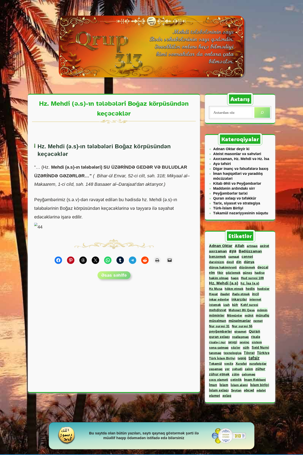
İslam (224, 385)
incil (255, 294)
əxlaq (226, 395)
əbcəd (249, 390)
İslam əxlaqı (219, 390)
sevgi (232, 342)
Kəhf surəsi (249, 304)
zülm (235, 374)
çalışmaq (248, 374)
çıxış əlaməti (218, 379)
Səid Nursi (260, 347)
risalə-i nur (217, 342)
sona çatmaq (219, 347)
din (239, 262)
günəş (247, 272)
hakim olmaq (219, 278)
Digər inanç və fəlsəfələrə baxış (240, 169)
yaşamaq (216, 369)
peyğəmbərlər (220, 331)
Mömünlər (234, 315)
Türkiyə (263, 353)
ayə (232, 251)
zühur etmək (219, 374)
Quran (254, 331)
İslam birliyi (259, 385)
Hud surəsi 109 (252, 278)
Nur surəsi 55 (242, 326)
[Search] (262, 112)
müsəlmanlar (240, 321)
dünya (249, 262)
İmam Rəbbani (255, 379)
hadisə (260, 272)
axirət (264, 246)
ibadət (225, 294)
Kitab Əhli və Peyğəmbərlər (237, 183)
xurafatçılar (258, 363)
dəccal (262, 267)
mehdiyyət (217, 310)
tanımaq (215, 353)
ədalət (261, 390)
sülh (246, 347)
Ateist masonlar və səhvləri (237, 154)
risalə (255, 337)
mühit (249, 315)
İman (213, 385)
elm (212, 272)
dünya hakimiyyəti (223, 267)
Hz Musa (215, 288)
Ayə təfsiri (222, 164)
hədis (250, 288)
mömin (262, 310)
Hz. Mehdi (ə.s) (223, 283)
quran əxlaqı (219, 337)
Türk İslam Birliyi (222, 358)
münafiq (262, 315)
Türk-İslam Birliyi (228, 208)
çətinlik (236, 379)
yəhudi (237, 369)
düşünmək (247, 267)
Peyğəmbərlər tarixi (230, 193)
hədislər (263, 288)
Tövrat (249, 353)
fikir (220, 272)
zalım (249, 369)
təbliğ (242, 358)
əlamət (214, 395)
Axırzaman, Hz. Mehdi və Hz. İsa (241, 159)
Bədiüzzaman (250, 251)
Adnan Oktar (221, 246)
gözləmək (233, 272)
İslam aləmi (239, 385)
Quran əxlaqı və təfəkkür (234, 198)
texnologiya (233, 353)
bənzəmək (217, 256)
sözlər (235, 347)
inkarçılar (239, 299)
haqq (234, 278)
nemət (258, 321)
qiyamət (240, 331)
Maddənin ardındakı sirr (234, 188)
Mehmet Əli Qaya (242, 310)
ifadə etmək (241, 294)
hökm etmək (234, 288)
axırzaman (218, 251)
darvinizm (216, 262)
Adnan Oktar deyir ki (231, 149)
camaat (233, 256)
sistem (257, 342)
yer (227, 369)
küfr (235, 304)
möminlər (216, 315)
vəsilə (228, 363)
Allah (239, 246)
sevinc (244, 342)
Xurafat (241, 363)
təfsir (254, 358)
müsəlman (217, 321)
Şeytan (236, 390)
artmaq (252, 246)
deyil (230, 262)
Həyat (213, 294)
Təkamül (215, 363)
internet (255, 299)
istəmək (215, 304)
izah (226, 304)
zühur (260, 369)
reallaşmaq (240, 337)
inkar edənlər (219, 299)
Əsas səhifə (114, 275)
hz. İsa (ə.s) (250, 283)
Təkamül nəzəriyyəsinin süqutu (240, 213)
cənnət (247, 256)
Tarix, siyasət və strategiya (236, 203)
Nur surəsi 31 (219, 326)
